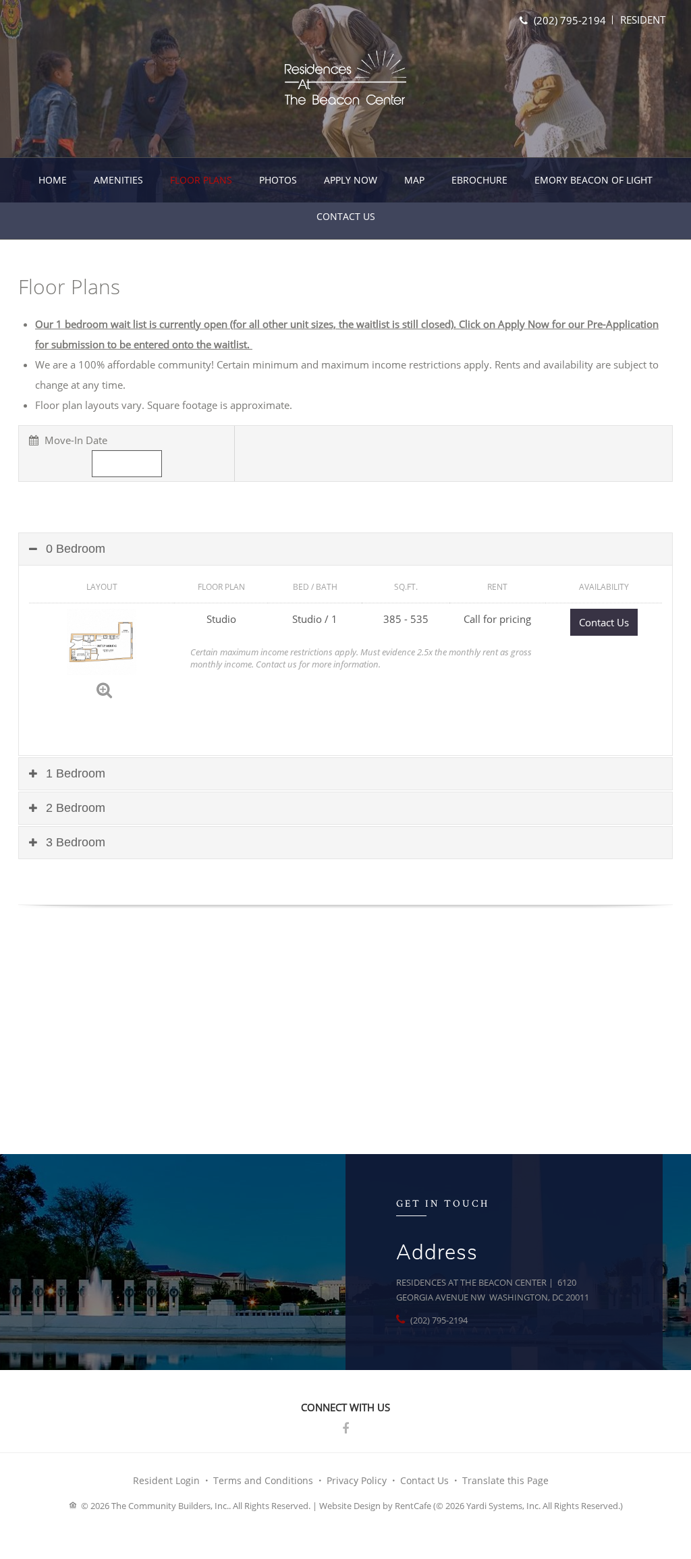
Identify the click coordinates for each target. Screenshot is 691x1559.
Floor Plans (201, 179)
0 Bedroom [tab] (74, 548)
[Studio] (102, 640)
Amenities (118, 179)
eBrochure (479, 179)
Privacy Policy (357, 1481)
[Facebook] (345, 1429)
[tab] (345, 549)
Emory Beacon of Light (593, 179)
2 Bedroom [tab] (74, 808)
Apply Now (350, 179)
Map (414, 179)
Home (52, 179)
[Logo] (345, 77)
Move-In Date (74, 440)
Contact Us (345, 216)
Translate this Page (505, 1481)
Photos (278, 179)
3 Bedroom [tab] (74, 842)
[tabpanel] (345, 695)
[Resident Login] (642, 19)
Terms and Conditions (263, 1481)
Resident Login (166, 1481)
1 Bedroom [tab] (74, 773)
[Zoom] (104, 689)
